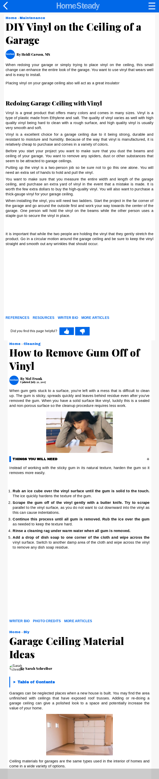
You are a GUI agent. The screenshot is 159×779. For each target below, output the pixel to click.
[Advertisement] (43, 282)
